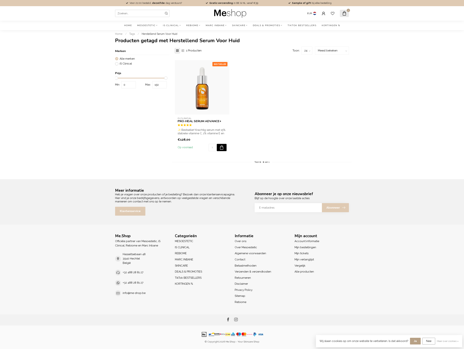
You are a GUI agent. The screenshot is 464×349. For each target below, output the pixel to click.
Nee (428, 341)
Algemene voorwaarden (250, 253)
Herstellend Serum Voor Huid (159, 33)
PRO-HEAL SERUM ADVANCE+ (199, 121)
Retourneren (243, 277)
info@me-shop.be (134, 293)
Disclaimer (241, 283)
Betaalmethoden (245, 265)
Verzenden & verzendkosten (253, 271)
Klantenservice (130, 211)
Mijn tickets (301, 253)
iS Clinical (126, 63)
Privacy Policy (243, 290)
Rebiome (240, 302)
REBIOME (192, 25)
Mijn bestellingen (305, 247)
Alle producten (304, 271)
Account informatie (307, 241)
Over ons (240, 241)
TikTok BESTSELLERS (302, 25)
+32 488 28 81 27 (133, 272)
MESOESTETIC (146, 25)
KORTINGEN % (331, 25)
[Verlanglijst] (332, 13)
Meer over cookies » (448, 341)
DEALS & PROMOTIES (266, 25)
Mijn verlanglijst (304, 259)
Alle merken (127, 58)
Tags (132, 33)
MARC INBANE (215, 25)
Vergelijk (300, 265)
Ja (415, 341)
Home (128, 25)
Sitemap (240, 296)
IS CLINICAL (171, 25)
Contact (240, 259)
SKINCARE (238, 25)
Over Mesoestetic (246, 247)
